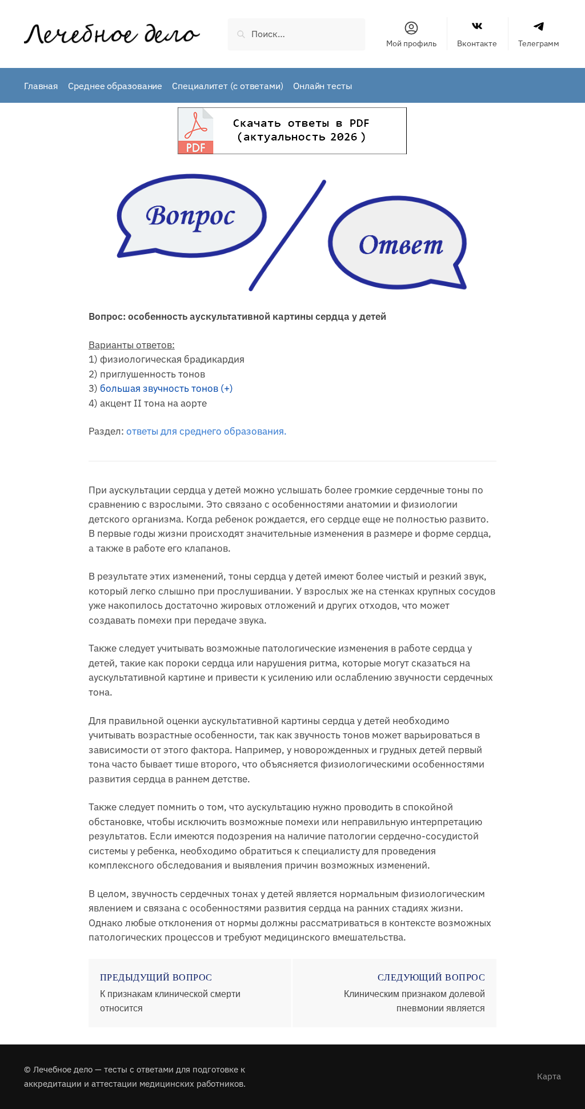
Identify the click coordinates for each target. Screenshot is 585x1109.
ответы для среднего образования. (206, 431)
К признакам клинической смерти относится (170, 1001)
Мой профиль (411, 43)
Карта (549, 1076)
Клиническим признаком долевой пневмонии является (414, 1001)
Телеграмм (538, 43)
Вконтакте (477, 43)
